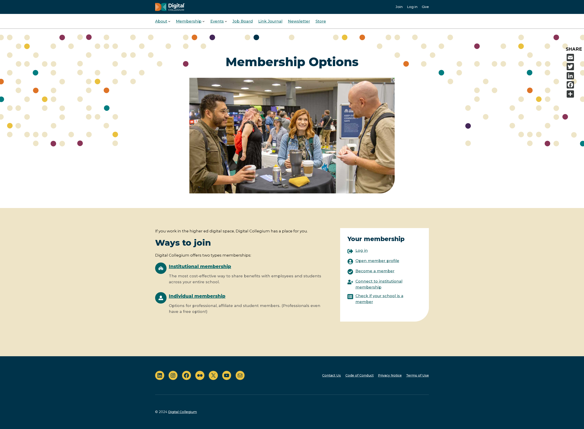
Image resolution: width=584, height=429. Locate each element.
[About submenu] (169, 21)
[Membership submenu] (203, 21)
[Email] (574, 57)
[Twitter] (574, 66)
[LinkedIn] (574, 75)
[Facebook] (574, 84)
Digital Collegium (182, 412)
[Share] (574, 94)
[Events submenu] (226, 21)
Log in (412, 7)
